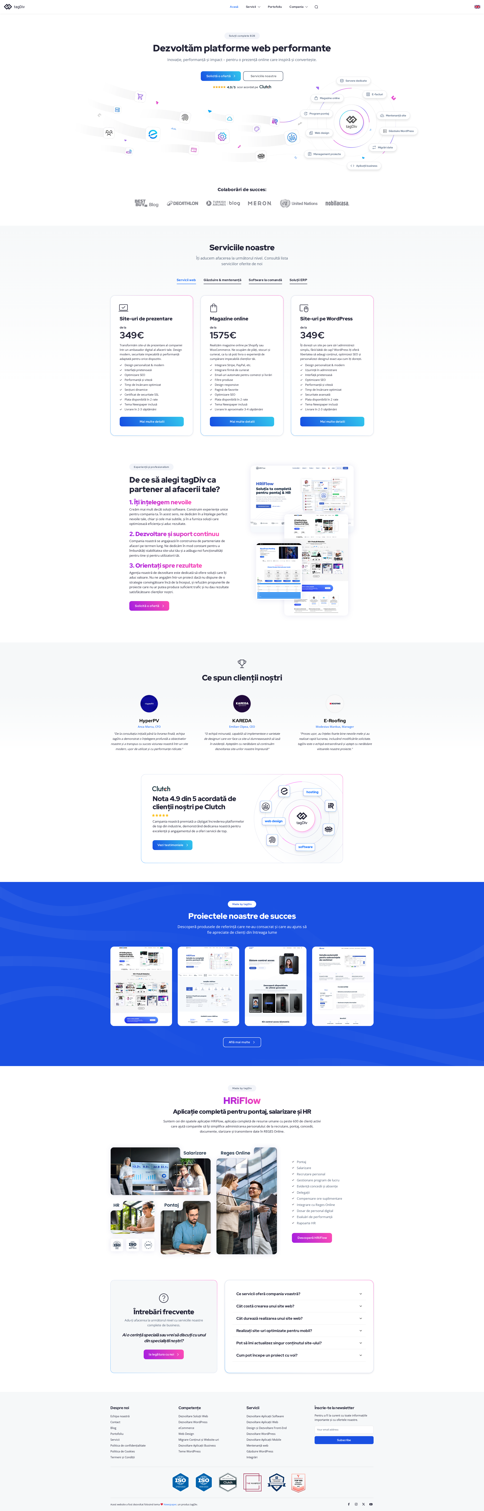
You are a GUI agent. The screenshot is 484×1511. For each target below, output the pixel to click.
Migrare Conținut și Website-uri (198, 1439)
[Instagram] (356, 1504)
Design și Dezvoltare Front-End (267, 1428)
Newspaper (170, 1504)
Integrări (252, 1457)
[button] (316, 6)
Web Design (186, 1434)
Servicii (115, 1439)
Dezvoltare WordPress (192, 1422)
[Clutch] (161, 789)
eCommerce (186, 1428)
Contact (115, 1422)
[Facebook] (349, 1504)
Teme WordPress (189, 1451)
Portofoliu (116, 1434)
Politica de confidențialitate (128, 1445)
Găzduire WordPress (260, 1451)
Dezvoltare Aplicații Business (197, 1445)
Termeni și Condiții (122, 1457)
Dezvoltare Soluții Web (193, 1416)
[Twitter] (363, 1504)
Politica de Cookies (122, 1451)
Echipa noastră (120, 1416)
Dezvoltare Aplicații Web (262, 1422)
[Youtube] (371, 1504)
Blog (113, 1428)
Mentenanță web (257, 1445)
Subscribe (344, 1440)
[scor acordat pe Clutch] (242, 87)
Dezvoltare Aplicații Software (265, 1416)
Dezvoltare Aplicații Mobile (264, 1439)
